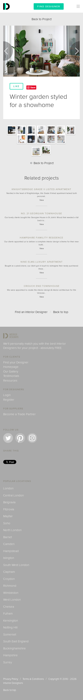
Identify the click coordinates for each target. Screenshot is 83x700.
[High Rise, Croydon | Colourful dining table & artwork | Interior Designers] (36, 155)
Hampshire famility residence (41, 237)
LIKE (16, 86)
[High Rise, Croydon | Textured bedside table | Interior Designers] (31, 143)
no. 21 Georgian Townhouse (41, 213)
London (8, 488)
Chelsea (8, 606)
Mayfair (8, 516)
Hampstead (11, 551)
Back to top (60, 312)
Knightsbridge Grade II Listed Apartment (41, 189)
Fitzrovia (8, 509)
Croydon (9, 579)
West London (12, 599)
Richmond (9, 586)
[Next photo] (75, 51)
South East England (16, 641)
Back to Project (42, 19)
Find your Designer (15, 362)
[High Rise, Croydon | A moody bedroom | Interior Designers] (11, 134)
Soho (6, 523)
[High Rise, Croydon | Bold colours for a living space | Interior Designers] (51, 134)
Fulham (8, 613)
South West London (16, 565)
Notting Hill (10, 627)
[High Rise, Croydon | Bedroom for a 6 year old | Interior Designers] (31, 134)
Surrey (7, 662)
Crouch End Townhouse (41, 286)
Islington (8, 558)
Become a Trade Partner (19, 414)
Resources (10, 380)
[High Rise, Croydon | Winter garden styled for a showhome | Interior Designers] (46, 154)
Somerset (9, 634)
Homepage (11, 367)
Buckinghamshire (14, 648)
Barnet (7, 537)
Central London (13, 495)
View (41, 200)
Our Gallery (10, 371)
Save (32, 87)
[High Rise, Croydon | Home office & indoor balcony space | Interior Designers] (70, 134)
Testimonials (11, 376)
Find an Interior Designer (31, 312)
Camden (9, 544)
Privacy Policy (10, 679)
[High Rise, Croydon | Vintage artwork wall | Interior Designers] (51, 143)
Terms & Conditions (33, 679)
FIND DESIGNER (48, 6)
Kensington (10, 620)
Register (8, 399)
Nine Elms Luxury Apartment (42, 261)
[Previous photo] (8, 51)
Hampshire (10, 655)
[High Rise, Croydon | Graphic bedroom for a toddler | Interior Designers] (41, 143)
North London (12, 530)
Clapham (9, 572)
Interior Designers (13, 683)
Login (7, 395)
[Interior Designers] (7, 12)
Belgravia (9, 502)
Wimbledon (10, 593)
